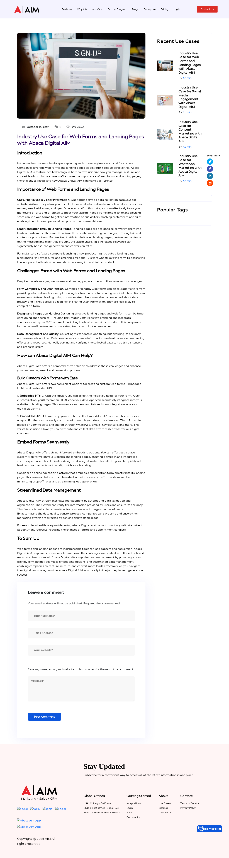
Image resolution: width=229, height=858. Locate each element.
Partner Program (117, 9)
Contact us (165, 812)
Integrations (133, 803)
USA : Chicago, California (97, 803)
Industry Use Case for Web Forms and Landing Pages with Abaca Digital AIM (190, 62)
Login (129, 807)
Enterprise (149, 9)
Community (133, 817)
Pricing (165, 9)
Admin (187, 78)
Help (129, 812)
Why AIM (82, 9)
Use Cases (165, 803)
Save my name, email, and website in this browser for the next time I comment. (81, 669)
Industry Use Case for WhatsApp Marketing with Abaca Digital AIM (190, 165)
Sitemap (164, 807)
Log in (177, 9)
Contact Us (207, 9)
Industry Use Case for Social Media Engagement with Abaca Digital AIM (190, 97)
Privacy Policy (188, 807)
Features (67, 9)
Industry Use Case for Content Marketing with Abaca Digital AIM (190, 131)
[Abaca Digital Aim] (26, 9)
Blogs (135, 9)
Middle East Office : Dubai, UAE (102, 807)
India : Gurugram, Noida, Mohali (102, 812)
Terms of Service (189, 803)
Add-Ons (97, 9)
